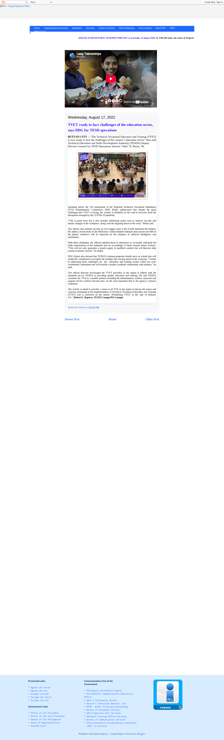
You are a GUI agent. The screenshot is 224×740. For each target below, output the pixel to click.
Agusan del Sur (39, 691)
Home (37, 28)
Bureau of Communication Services (106, 720)
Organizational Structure (56, 28)
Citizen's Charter (107, 28)
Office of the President (45, 713)
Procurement (145, 28)
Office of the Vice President (48, 716)
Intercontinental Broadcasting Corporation (112, 723)
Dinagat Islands (40, 694)
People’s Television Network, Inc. (107, 704)
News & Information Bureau (102, 700)
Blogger (141, 734)
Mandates (77, 28)
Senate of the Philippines (46, 720)
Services (90, 28)
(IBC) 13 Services (97, 726)
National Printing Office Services (107, 716)
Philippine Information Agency (104, 691)
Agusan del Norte (40, 688)
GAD (172, 28)
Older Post (152, 319)
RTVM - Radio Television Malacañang (107, 707)
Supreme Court (38, 726)
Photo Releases (127, 28)
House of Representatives (45, 723)
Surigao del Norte (41, 697)
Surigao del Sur (40, 700)
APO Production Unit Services (104, 713)
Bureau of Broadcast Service (103, 710)
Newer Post (72, 319)
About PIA (160, 28)
